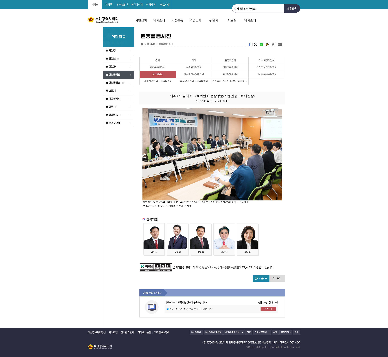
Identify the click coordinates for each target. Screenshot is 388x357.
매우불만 (208, 309)
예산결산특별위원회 (194, 74)
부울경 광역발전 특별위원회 (194, 81)
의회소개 (250, 20)
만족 (183, 309)
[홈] (142, 44)
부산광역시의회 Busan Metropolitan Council (103, 20)
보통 (191, 309)
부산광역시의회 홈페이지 (100, 345)
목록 (279, 278)
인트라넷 (165, 4)
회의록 (108, 4)
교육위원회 (157, 74)
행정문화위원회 (157, 67)
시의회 (95, 4)
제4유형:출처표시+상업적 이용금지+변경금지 (218, 267)
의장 (194, 60)
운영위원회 (230, 60)
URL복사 (280, 44)
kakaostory (267, 44)
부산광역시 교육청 (213, 332)
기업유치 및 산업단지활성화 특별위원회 (230, 81)
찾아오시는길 (144, 333)
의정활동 (177, 20)
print (273, 44)
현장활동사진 (164, 44)
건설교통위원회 (230, 67)
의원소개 (195, 20)
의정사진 (151, 4)
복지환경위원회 (194, 67)
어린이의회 (137, 4)
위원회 (213, 20)
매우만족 (173, 309)
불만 (198, 309)
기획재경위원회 (266, 60)
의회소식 (159, 20)
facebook (249, 44)
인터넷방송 (123, 4)
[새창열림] (156, 264)
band (261, 44)
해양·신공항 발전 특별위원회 (158, 81)
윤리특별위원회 (230, 74)
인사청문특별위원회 (267, 74)
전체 (157, 60)
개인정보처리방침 (96, 333)
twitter (255, 44)
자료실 (231, 20)
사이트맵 (113, 333)
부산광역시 (196, 332)
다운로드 (263, 278)
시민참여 (141, 20)
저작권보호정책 (161, 333)
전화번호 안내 (127, 333)
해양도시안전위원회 (267, 67)
